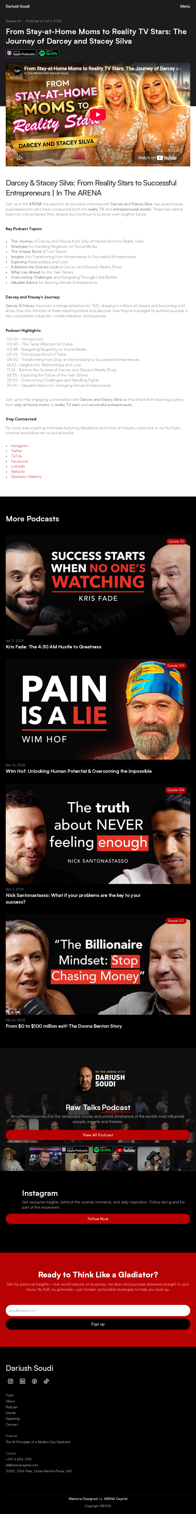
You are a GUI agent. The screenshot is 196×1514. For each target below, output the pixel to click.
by (101, 1499)
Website (18, 471)
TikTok (16, 456)
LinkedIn (18, 466)
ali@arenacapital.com (22, 1465)
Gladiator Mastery (26, 476)
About (10, 1401)
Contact (12, 1424)
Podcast (12, 1407)
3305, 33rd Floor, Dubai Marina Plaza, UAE (39, 1471)
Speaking (13, 1418)
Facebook (19, 461)
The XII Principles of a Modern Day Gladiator (38, 1442)
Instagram (19, 445)
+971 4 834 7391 (19, 1459)
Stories (11, 1413)
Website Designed (84, 1499)
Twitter (16, 451)
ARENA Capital (115, 1499)
